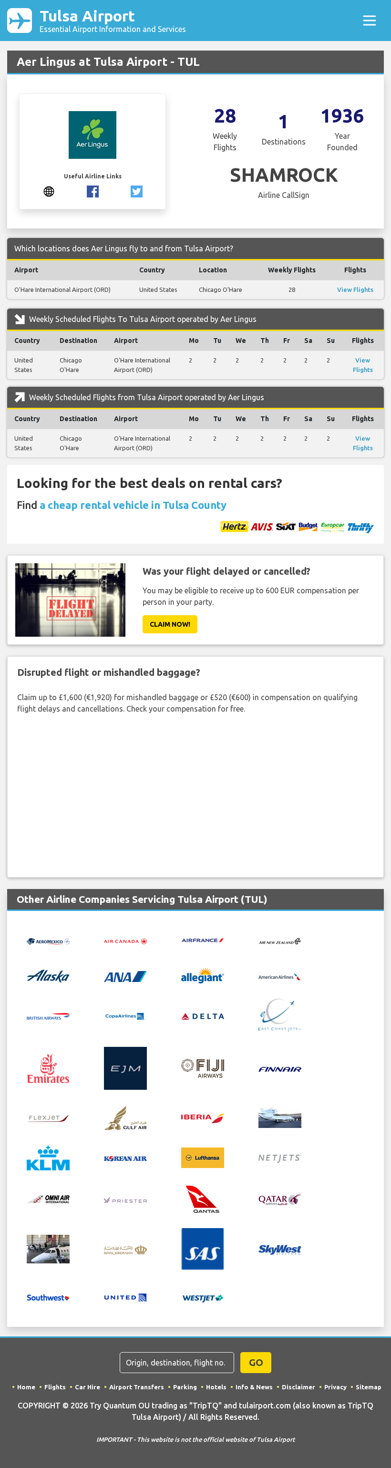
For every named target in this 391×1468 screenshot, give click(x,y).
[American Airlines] (279, 976)
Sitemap (368, 1387)
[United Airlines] (125, 1296)
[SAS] (202, 1248)
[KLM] (48, 1157)
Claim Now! (170, 624)
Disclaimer (298, 1387)
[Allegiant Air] (202, 975)
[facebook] (93, 190)
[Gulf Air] (125, 1116)
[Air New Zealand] (279, 940)
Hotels (216, 1387)
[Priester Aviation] (125, 1199)
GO (256, 1362)
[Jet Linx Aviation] (279, 1116)
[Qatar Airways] (279, 1198)
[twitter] (137, 190)
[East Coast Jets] (279, 1014)
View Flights (355, 289)
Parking (185, 1387)
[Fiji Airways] (202, 1067)
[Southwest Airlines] (48, 1296)
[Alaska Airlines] (48, 975)
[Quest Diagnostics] (48, 1248)
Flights (55, 1387)
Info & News (254, 1387)
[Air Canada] (125, 940)
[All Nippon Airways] (125, 975)
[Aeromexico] (48, 940)
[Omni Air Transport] (48, 1198)
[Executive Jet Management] (125, 1067)
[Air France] (202, 939)
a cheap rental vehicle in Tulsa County (133, 505)
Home (26, 1387)
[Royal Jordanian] (125, 1249)
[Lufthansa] (202, 1157)
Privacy (335, 1387)
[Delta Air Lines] (202, 1015)
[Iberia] (202, 1117)
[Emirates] (48, 1067)
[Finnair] (279, 1068)
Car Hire (87, 1387)
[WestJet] (202, 1297)
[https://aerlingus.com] (49, 190)
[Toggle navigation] (369, 20)
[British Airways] (48, 1015)
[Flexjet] (48, 1117)
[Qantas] (202, 1198)
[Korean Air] (125, 1158)
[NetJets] (279, 1158)
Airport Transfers (136, 1387)
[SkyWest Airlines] (279, 1249)
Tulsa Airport (113, 20)
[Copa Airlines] (125, 1015)
